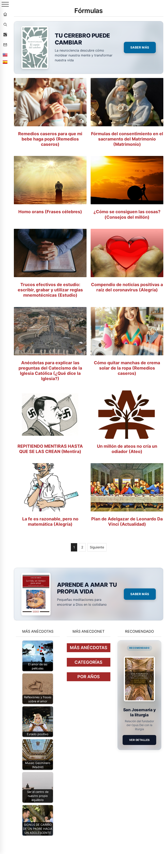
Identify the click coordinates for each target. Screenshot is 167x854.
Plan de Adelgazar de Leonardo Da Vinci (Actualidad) (127, 521)
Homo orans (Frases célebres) (50, 211)
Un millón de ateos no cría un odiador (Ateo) (127, 449)
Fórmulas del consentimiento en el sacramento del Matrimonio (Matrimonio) (127, 139)
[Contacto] (5, 45)
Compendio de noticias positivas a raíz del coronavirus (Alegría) (127, 287)
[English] (5, 55)
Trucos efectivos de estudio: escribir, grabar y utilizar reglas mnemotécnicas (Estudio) (50, 290)
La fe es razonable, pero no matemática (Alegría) (50, 521)
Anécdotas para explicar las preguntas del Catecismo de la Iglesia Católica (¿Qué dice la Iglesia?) (50, 370)
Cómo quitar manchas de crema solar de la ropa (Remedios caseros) (127, 368)
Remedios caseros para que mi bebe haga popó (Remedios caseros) (50, 139)
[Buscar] (5, 24)
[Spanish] (5, 62)
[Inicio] (5, 14)
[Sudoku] (5, 34)
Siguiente (97, 547)
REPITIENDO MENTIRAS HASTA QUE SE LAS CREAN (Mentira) (50, 449)
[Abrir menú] (5, 4)
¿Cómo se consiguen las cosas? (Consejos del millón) (126, 214)
